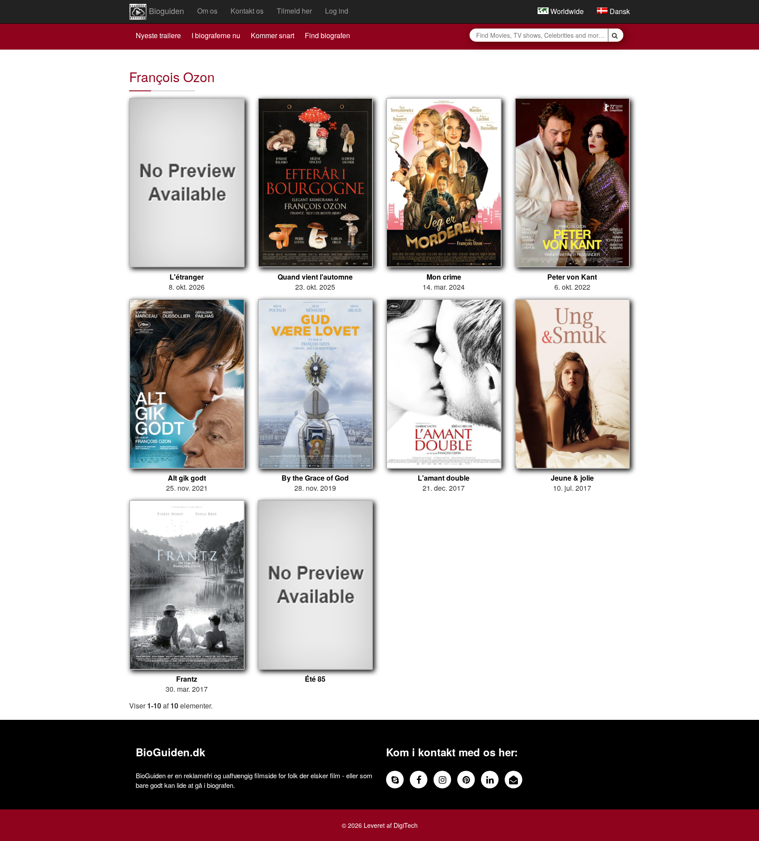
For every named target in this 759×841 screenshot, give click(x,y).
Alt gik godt (187, 478)
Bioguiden (165, 10)
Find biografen (327, 35)
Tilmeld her (294, 11)
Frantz (186, 679)
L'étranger (187, 277)
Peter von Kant (572, 277)
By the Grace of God (315, 478)
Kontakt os (247, 11)
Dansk (619, 11)
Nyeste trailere (158, 35)
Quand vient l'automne (315, 277)
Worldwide (566, 11)
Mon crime (443, 277)
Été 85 (315, 679)
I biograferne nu (216, 35)
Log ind (336, 11)
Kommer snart (272, 35)
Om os (207, 11)
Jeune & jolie (572, 478)
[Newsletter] (513, 779)
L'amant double (444, 478)
